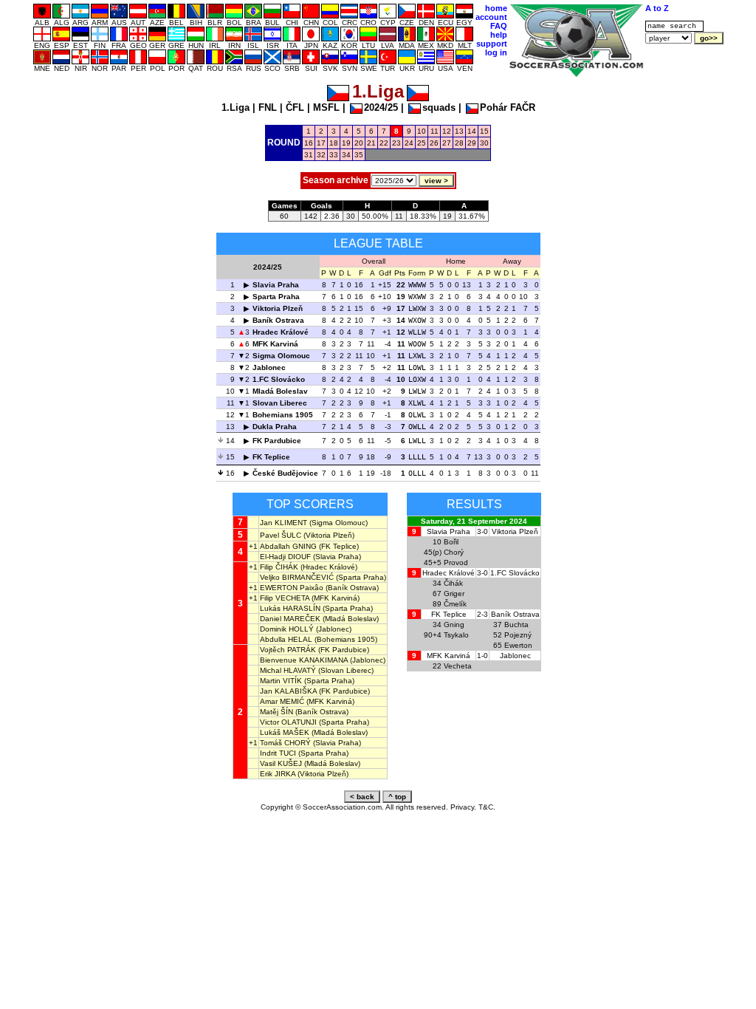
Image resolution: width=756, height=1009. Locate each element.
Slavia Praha (275, 285)
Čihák (453, 583)
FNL (267, 107)
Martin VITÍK (281, 681)
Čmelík (455, 604)
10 (421, 131)
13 (459, 131)
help (498, 34)
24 (409, 143)
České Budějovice (285, 473)
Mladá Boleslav (280, 391)
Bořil (451, 542)
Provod (456, 562)
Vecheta (458, 666)
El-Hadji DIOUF (285, 557)
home (496, 8)
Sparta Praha (276, 297)
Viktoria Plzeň (277, 308)
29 (471, 143)
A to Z (657, 8)
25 (421, 143)
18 (333, 143)
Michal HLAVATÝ (288, 670)
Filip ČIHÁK (279, 567)
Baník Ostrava (278, 320)
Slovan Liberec (279, 403)
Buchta (516, 624)
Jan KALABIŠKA (288, 691)
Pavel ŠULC (280, 535)
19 (346, 143)
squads (439, 107)
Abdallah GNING (288, 546)
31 (308, 155)
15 (484, 131)
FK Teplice (271, 457)
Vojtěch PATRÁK (288, 650)
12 (446, 131)
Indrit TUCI (278, 753)
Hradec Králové (280, 332)
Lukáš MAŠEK (284, 732)
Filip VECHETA (284, 598)
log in (496, 52)
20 (358, 143)
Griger (454, 593)
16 (308, 143)
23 (396, 143)
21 (371, 143)
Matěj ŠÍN (276, 712)
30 (484, 143)
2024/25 (381, 107)
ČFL (295, 107)
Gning (454, 624)
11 (434, 131)
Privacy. (463, 807)
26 (434, 143)
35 (358, 155)
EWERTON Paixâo (291, 588)
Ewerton (518, 645)
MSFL (326, 107)
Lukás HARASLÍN (290, 608)
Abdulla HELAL (286, 639)
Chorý (454, 552)
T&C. (486, 807)
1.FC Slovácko (278, 379)
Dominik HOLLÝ (287, 629)
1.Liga (235, 107)
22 (383, 143)
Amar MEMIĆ (282, 701)
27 (446, 143)
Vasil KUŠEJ (281, 763)
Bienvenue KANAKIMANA (304, 660)
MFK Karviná (275, 344)
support (491, 43)
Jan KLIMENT (283, 523)
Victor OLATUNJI (288, 722)
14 (471, 131)
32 (321, 155)
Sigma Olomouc (281, 356)
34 (346, 155)
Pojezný (518, 635)
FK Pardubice (276, 441)
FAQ (498, 25)
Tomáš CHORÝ (285, 743)
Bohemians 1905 (282, 415)
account (491, 17)
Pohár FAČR (507, 107)
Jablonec (269, 367)
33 (333, 155)
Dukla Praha (274, 427)
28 (459, 143)
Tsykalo (456, 635)
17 (321, 143)
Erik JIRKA (277, 774)
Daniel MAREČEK (290, 619)
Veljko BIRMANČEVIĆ (297, 577)
